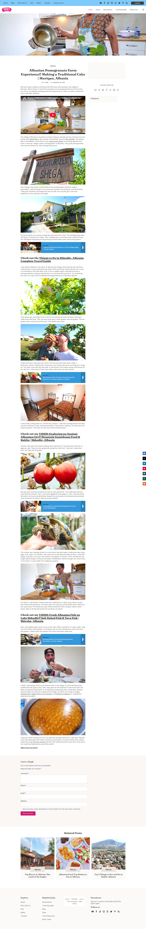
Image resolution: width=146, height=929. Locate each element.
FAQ (31, 3)
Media (38, 3)
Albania (53, 66)
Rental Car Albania (63, 694)
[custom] (101, 3)
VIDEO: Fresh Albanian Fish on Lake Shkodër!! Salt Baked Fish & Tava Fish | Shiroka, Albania (50, 618)
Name (23, 785)
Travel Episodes (121, 10)
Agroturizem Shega (56, 141)
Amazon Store (58, 3)
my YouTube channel (37, 742)
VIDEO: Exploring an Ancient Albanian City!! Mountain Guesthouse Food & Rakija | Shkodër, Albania (50, 437)
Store (90, 10)
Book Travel (46, 919)
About (5, 3)
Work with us (22, 3)
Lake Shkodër (70, 139)
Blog (12, 3)
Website (23, 801)
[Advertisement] (103, 114)
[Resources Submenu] (138, 9)
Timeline (47, 3)
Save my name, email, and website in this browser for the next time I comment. (52, 809)
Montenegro (34, 139)
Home (98, 10)
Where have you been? (29, 748)
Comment (25, 773)
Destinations (107, 10)
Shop (44, 912)
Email (23, 793)
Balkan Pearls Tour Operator (41, 694)
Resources (133, 10)
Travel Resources (48, 916)
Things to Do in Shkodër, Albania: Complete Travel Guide (52, 259)
